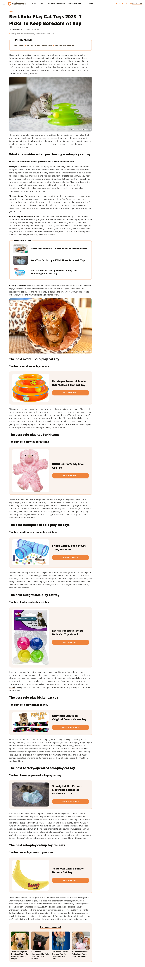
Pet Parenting (75, 3)
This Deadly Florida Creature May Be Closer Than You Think (60, 955)
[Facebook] (116, 4)
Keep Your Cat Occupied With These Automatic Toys (58, 260)
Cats (41, 3)
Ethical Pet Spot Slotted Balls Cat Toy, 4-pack (67, 632)
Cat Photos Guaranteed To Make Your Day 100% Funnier (40, 955)
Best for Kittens (33, 45)
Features (88, 3)
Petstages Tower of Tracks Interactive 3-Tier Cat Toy (69, 383)
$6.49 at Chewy (69, 476)
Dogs (33, 3)
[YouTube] (119, 4)
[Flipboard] (123, 4)
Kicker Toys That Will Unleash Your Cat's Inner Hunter (59, 248)
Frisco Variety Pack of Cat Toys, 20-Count (69, 547)
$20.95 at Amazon (69, 727)
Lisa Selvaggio (17, 29)
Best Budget (47, 45)
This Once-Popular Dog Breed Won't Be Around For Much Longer (19, 955)
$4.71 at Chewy (69, 642)
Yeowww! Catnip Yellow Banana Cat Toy (68, 870)
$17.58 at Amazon (69, 801)
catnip (38, 919)
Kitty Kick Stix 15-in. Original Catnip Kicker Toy (69, 717)
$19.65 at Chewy (69, 557)
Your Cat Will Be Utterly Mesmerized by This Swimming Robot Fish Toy (54, 272)
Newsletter (137, 4)
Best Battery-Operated (64, 45)
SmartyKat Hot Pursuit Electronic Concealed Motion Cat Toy (67, 789)
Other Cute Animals (55, 3)
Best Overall (19, 45)
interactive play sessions (32, 141)
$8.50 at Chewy (69, 880)
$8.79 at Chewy (69, 393)
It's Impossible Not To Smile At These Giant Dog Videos (79, 954)
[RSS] (126, 4)
